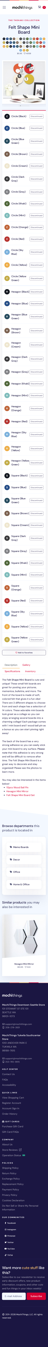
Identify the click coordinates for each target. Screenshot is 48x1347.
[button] (24, 82)
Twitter (11, 1242)
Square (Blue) (18, 487)
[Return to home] (22, 7)
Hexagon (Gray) (20, 371)
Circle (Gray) (18, 191)
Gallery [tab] (26, 665)
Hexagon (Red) (19, 421)
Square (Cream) (20, 525)
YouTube (12, 1248)
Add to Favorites (25, 652)
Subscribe (38, 1296)
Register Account (11, 1103)
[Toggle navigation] (4, 7)
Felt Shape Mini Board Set (20, 795)
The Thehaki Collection (24, 20)
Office (16, 872)
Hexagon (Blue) (19, 303)
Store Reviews (10, 1150)
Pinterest (12, 1236)
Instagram (12, 1229)
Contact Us (8, 1074)
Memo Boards (20, 847)
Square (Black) (19, 475)
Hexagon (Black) (20, 291)
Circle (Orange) (19, 227)
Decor (16, 859)
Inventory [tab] (30, 671)
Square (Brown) (20, 513)
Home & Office (21, 884)
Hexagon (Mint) (19, 395)
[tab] (19, 105)
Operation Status (12, 1155)
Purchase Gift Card (12, 1126)
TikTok (11, 1255)
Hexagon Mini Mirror (17, 791)
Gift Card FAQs (10, 1131)
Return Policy (9, 1173)
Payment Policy (10, 1189)
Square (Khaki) (19, 563)
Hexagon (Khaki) (20, 383)
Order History (9, 1113)
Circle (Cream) (19, 165)
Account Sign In (10, 1108)
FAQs (5, 1079)
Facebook (12, 1223)
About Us (7, 1144)
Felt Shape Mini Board (24, 29)
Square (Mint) (19, 574)
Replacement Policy (13, 1184)
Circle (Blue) (18, 128)
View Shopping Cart (13, 1097)
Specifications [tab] (12, 671)
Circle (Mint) (18, 215)
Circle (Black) (18, 116)
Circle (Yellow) (19, 265)
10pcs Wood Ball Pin (17, 787)
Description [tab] (11, 665)
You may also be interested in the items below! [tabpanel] (24, 737)
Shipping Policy (10, 1168)
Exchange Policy (11, 1178)
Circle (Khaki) (18, 203)
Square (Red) (18, 600)
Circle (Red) (17, 239)
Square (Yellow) (19, 626)
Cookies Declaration (13, 1200)
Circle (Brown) (19, 154)
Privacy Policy (9, 1195)
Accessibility (9, 1085)
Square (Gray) (19, 551)
